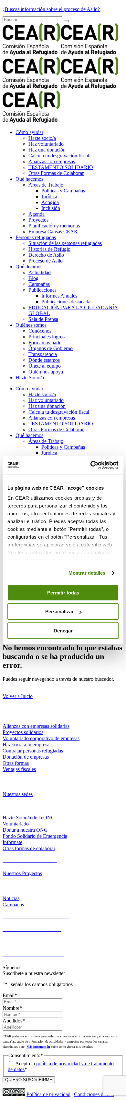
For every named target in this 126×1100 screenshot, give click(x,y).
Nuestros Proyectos (22, 873)
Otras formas (16, 763)
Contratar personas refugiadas (33, 750)
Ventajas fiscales (19, 769)
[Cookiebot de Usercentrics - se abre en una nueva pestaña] (91, 465)
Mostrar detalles (87, 573)
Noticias (11, 898)
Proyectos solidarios (23, 732)
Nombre (12, 1008)
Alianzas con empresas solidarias (36, 726)
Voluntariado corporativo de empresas (41, 738)
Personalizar (59, 611)
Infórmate (12, 842)
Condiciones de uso (94, 1094)
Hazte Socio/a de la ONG (29, 817)
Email (10, 995)
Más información (38, 1046)
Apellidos (14, 1020)
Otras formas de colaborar (29, 848)
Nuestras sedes (18, 794)
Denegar (63, 630)
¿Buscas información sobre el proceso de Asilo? (51, 9)
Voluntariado (16, 823)
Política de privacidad (48, 1094)
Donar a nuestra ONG (25, 830)
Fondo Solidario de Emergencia (35, 836)
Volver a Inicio (18, 696)
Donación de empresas (26, 757)
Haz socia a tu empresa (26, 744)
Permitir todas (63, 592)
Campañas (13, 904)
